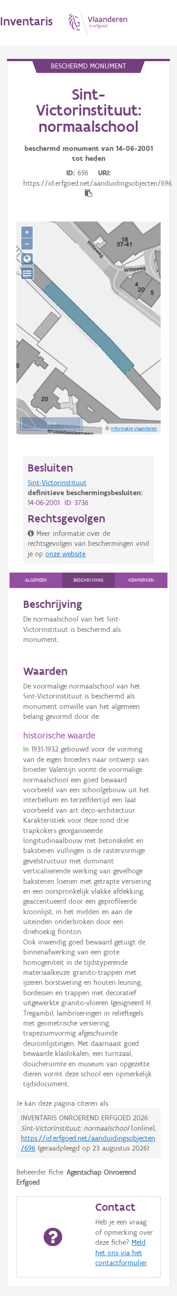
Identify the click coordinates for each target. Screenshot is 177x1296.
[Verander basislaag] (27, 273)
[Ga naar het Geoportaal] (27, 259)
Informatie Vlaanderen (134, 428)
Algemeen (36, 580)
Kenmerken (141, 580)
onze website (65, 553)
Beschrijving (88, 580)
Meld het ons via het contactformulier (121, 1252)
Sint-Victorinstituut (57, 482)
